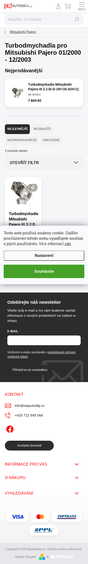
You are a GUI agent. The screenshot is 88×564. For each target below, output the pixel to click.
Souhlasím (44, 271)
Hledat (76, 19)
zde (68, 244)
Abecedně (51, 140)
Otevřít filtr (24, 163)
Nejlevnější (17, 129)
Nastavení (44, 255)
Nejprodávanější (21, 140)
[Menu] (82, 6)
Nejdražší (42, 129)
